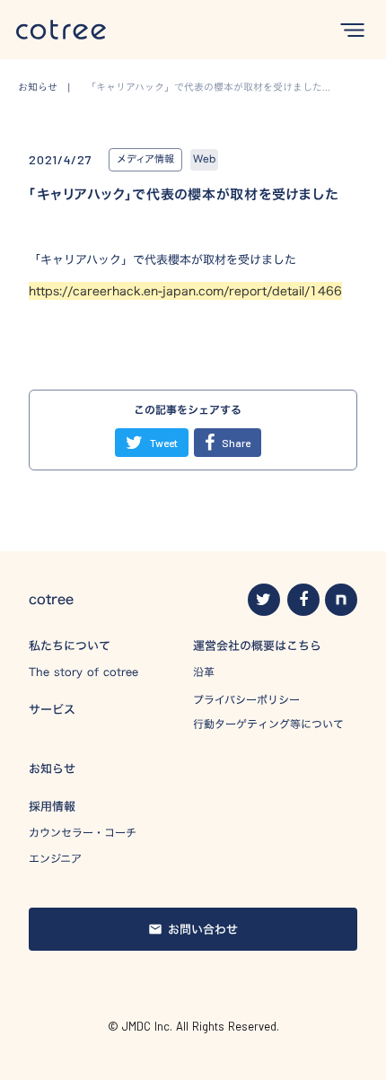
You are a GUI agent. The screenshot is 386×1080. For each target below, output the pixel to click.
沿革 (204, 672)
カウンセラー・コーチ (82, 832)
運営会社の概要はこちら (257, 645)
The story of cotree (83, 672)
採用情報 (52, 806)
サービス (52, 709)
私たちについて (69, 645)
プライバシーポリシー (246, 699)
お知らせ (52, 768)
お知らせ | (49, 87)
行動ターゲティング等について (268, 724)
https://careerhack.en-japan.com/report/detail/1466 (185, 291)
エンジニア (55, 858)
